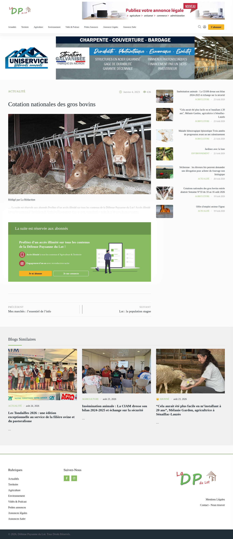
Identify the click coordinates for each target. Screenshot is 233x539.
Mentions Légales (215, 499)
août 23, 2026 (109, 399)
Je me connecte (71, 273)
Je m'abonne (35, 273)
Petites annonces (91, 27)
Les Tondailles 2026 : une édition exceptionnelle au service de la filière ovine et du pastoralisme (41, 417)
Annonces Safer (129, 27)
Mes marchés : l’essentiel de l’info (29, 309)
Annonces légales (110, 27)
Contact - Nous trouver (212, 505)
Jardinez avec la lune (215, 149)
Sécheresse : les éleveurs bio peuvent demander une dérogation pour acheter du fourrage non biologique (202, 171)
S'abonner (216, 27)
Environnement (54, 27)
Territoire (25, 27)
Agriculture (38, 27)
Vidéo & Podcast (72, 27)
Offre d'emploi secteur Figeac (210, 206)
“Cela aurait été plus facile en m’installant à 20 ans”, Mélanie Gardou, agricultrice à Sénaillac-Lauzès (202, 113)
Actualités (12, 27)
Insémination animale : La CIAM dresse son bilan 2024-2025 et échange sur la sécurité (114, 408)
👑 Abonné (162, 399)
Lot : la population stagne (135, 309)
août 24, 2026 (32, 406)
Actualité (16, 91)
